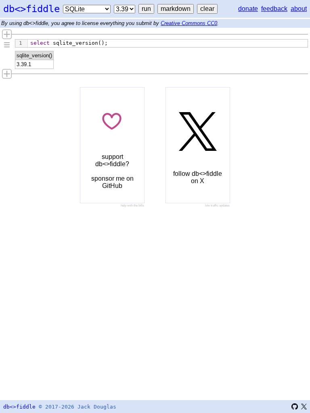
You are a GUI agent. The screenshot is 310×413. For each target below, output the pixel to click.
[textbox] (168, 43)
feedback (274, 8)
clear (207, 8)
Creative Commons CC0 (189, 23)
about (299, 8)
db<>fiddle (31, 9)
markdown (176, 8)
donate (248, 8)
